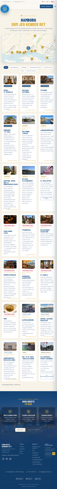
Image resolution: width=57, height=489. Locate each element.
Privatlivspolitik (36, 457)
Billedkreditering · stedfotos (11, 384)
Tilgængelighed (36, 462)
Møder (21, 451)
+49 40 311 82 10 (7, 1)
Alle (6, 67)
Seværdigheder (14, 67)
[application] (28, 48)
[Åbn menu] (55, 6)
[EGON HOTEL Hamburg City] (5, 9)
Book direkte (46, 6)
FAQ (33, 450)
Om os (21, 453)
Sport (22, 70)
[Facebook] (6, 458)
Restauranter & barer (35, 67)
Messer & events (31, 70)
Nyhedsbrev (35, 453)
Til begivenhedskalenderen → (47, 376)
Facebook (30, 478)
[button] (28, 48)
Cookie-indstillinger (37, 464)
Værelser (22, 446)
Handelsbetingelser (37, 459)
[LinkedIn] (10, 458)
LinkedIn (39, 478)
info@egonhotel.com (19, 1)
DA (54, 1)
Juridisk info (35, 455)
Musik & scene (48, 67)
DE (44, 1)
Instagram (20, 478)
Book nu (20, 429)
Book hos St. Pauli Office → (47, 198)
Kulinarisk (22, 449)
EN (49, 1)
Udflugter (24, 67)
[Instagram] (3, 458)
